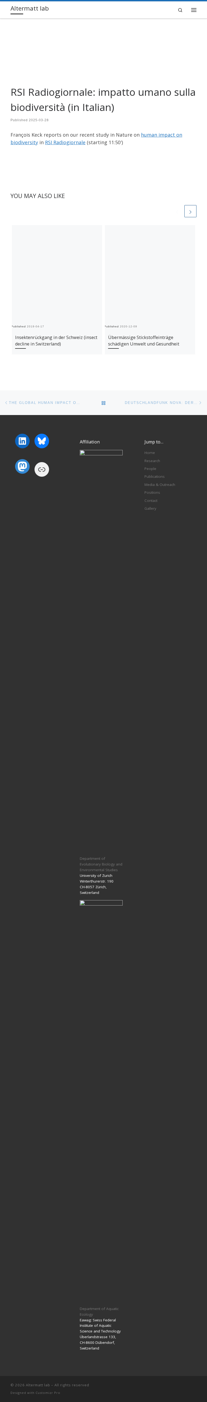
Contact (150, 500)
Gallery (150, 508)
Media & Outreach (159, 484)
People (150, 468)
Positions (152, 492)
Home (149, 452)
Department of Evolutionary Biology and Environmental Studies (101, 864)
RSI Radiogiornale (65, 142)
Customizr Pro (48, 1393)
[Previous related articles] (177, 211)
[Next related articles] (190, 211)
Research (152, 460)
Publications (154, 476)
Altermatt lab (38, 1385)
